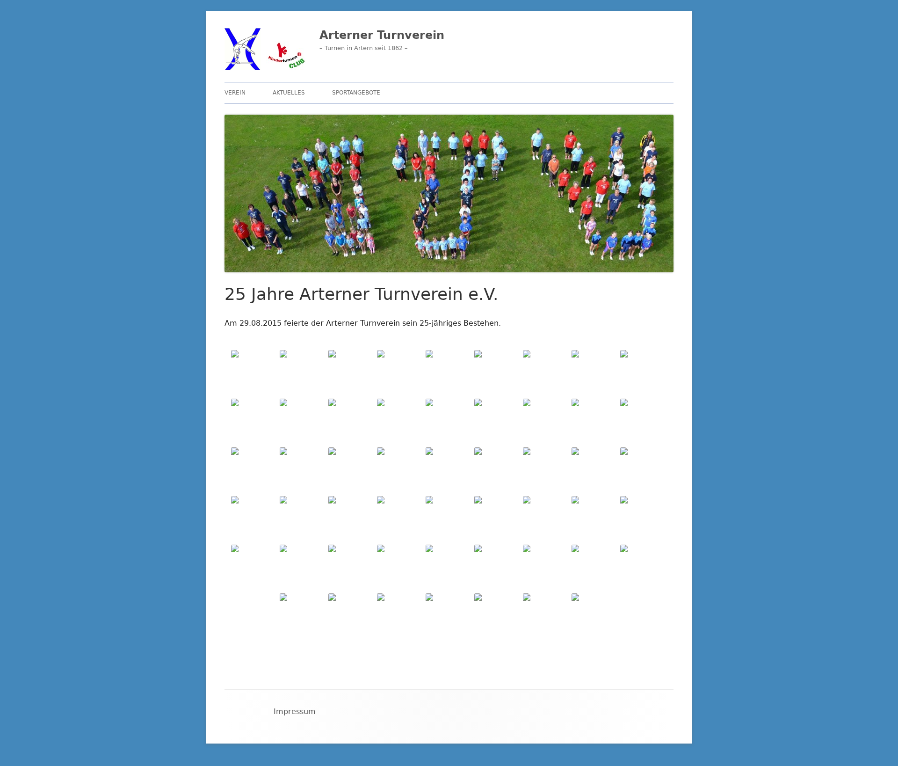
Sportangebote (356, 92)
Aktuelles (289, 92)
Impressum (295, 711)
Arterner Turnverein (381, 35)
